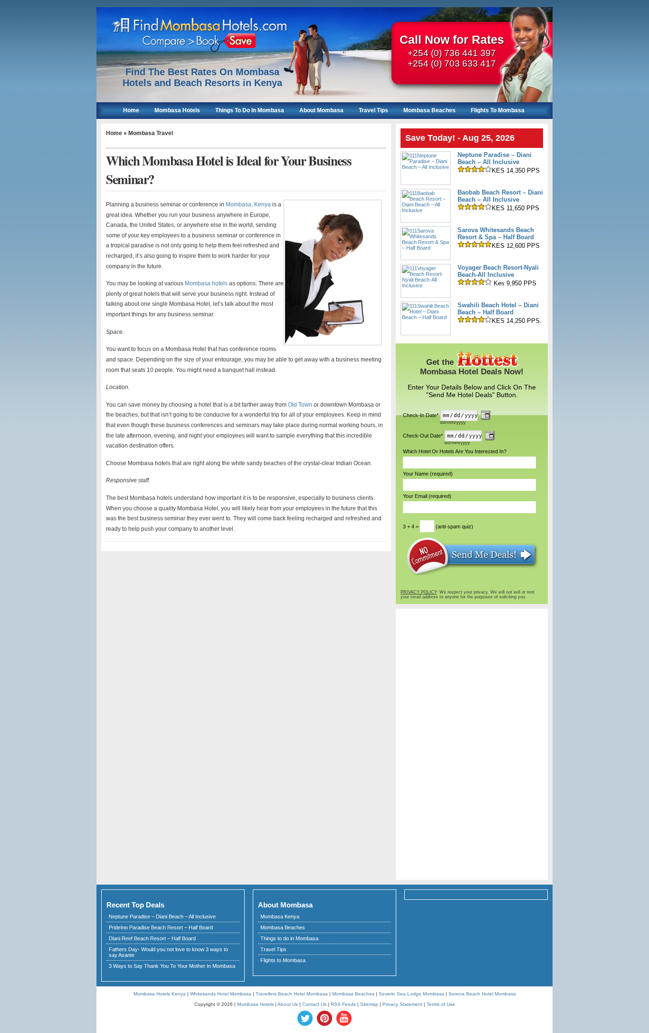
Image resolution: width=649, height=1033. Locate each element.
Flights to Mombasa (282, 960)
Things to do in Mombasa (289, 938)
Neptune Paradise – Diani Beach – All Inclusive (495, 158)
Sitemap (369, 1004)
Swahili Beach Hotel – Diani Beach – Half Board (498, 309)
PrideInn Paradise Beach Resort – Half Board (161, 927)
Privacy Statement (402, 1004)
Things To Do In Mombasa (249, 110)
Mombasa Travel (150, 133)
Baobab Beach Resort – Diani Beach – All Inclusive (500, 196)
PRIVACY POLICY (419, 592)
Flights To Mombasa (498, 110)
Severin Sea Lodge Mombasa (411, 993)
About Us (287, 1004)
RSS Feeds (343, 1004)
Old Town (300, 404)
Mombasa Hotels (177, 110)
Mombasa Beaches (429, 110)
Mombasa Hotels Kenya (160, 993)
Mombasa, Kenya (248, 204)
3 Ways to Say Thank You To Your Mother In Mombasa (172, 966)
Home (131, 110)
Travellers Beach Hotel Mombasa (292, 993)
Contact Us (314, 1004)
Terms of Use (441, 1004)
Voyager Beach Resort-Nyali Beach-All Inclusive (498, 271)
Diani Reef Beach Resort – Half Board (152, 938)
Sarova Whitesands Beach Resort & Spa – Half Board (496, 233)
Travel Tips (373, 110)
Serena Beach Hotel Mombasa (482, 993)
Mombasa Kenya (279, 916)
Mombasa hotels (206, 283)
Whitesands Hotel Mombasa (220, 993)
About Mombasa (321, 110)
